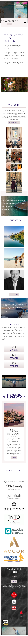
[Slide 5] (10, 561)
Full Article (14, 244)
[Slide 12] (18, 561)
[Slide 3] (8, 561)
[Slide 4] (9, 561)
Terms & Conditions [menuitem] (14, 574)
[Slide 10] (16, 561)
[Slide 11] (17, 561)
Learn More (14, 457)
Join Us (9, 24)
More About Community (14, 122)
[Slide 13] (19, 561)
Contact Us (14, 581)
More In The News (14, 294)
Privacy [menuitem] (14, 579)
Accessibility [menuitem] (14, 576)
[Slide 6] (11, 561)
